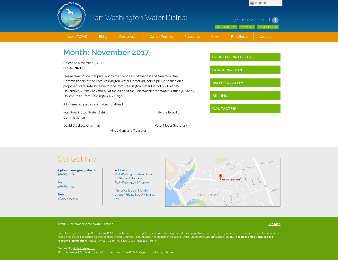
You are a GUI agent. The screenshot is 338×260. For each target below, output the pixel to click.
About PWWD (77, 37)
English (260, 2)
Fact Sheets (239, 37)
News (215, 37)
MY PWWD (247, 27)
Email (263, 20)
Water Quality (227, 83)
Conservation (128, 37)
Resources (192, 37)
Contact (265, 37)
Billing (103, 37)
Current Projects (161, 37)
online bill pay (226, 27)
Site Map (274, 224)
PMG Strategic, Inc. (84, 248)
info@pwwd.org (68, 198)
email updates (268, 27)
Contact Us (224, 108)
